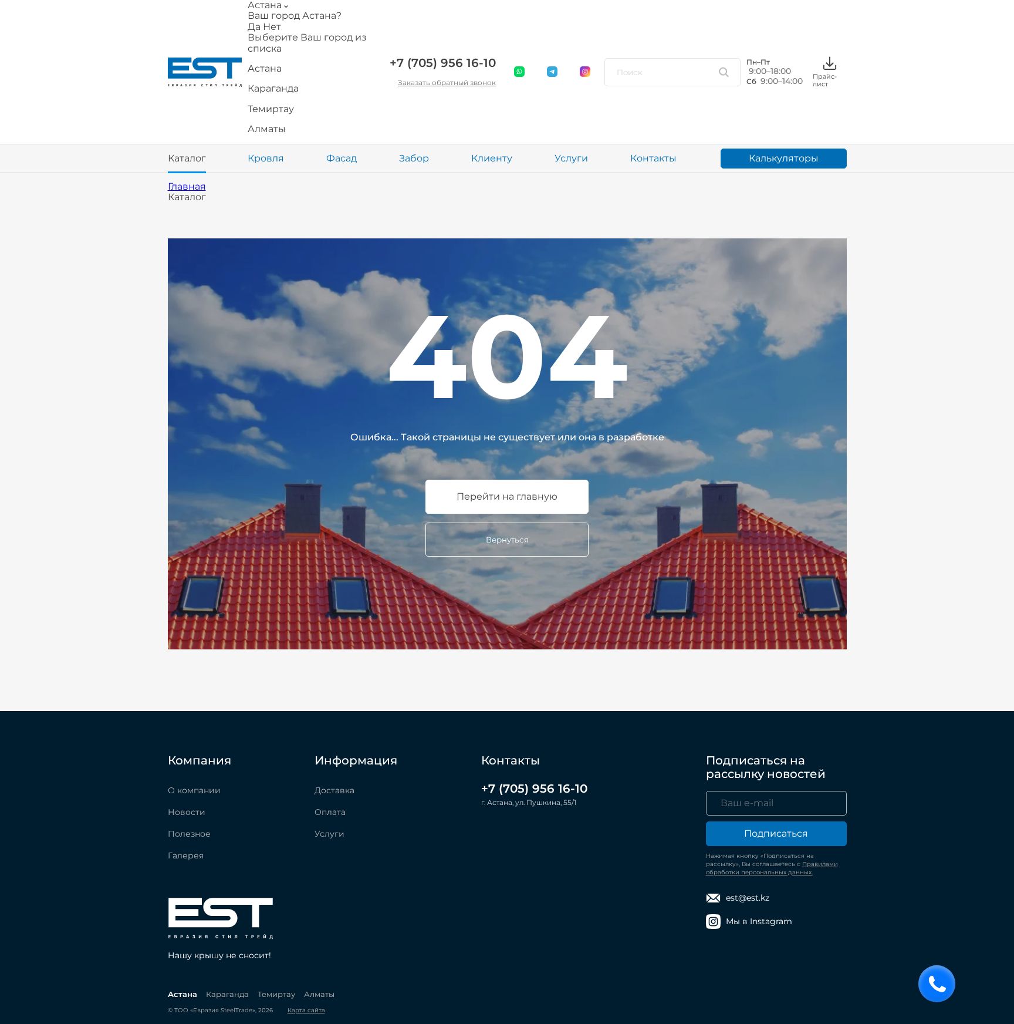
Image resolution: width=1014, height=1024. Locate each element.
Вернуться (507, 539)
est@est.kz (747, 897)
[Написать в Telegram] (553, 72)
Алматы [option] (267, 129)
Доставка (334, 790)
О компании (194, 790)
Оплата (330, 812)
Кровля (266, 158)
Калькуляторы (784, 158)
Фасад (341, 158)
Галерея (186, 855)
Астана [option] (265, 68)
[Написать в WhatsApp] (520, 72)
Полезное (189, 833)
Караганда (227, 994)
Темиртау (276, 994)
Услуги (571, 158)
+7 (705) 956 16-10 (443, 63)
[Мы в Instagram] (586, 72)
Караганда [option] (273, 88)
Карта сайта (306, 1010)
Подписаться (776, 833)
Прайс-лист (825, 79)
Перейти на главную (507, 496)
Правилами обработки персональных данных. (772, 868)
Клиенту (491, 158)
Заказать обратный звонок (447, 82)
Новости (186, 812)
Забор (414, 158)
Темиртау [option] (271, 109)
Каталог (187, 158)
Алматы (319, 994)
